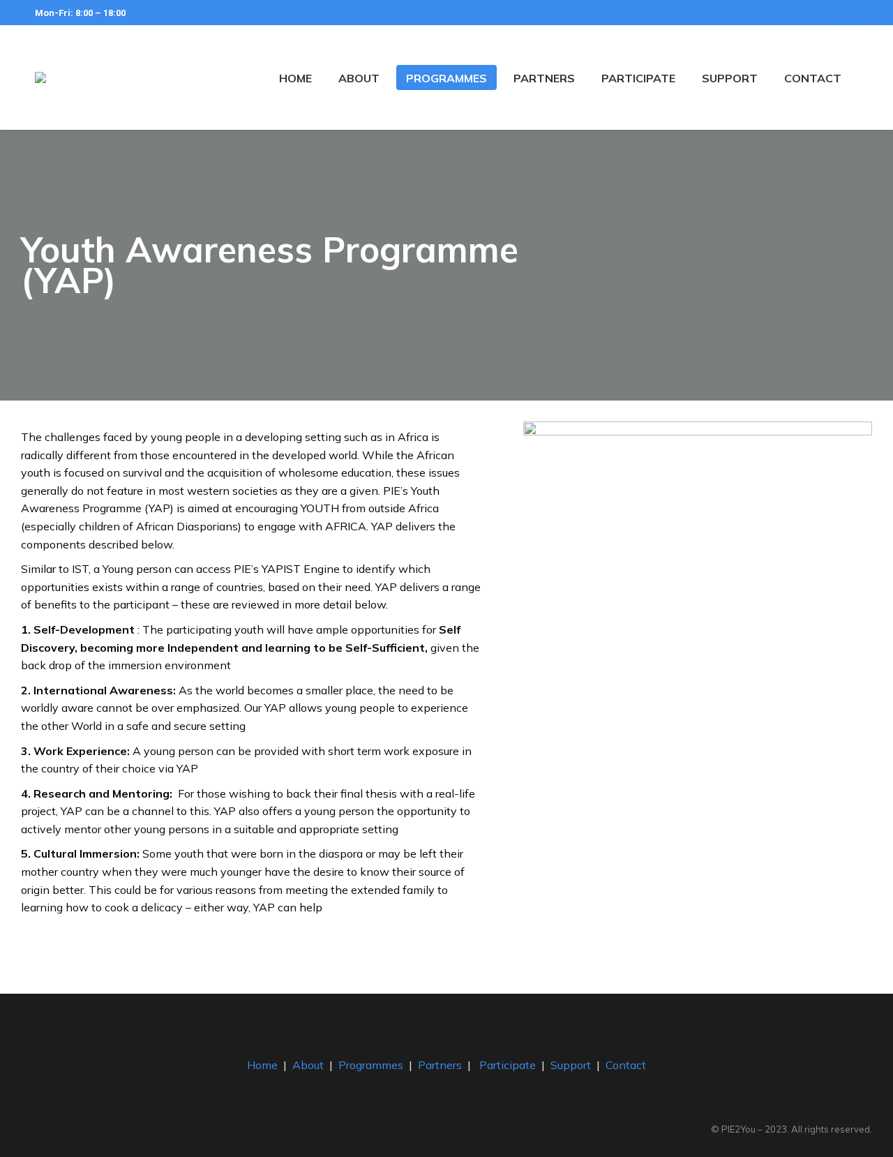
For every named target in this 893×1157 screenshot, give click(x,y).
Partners (440, 1065)
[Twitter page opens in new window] (828, 12)
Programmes (370, 1065)
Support (570, 1065)
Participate (507, 1065)
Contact (626, 1065)
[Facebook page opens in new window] (807, 12)
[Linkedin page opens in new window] (849, 12)
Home (262, 1065)
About (308, 1065)
